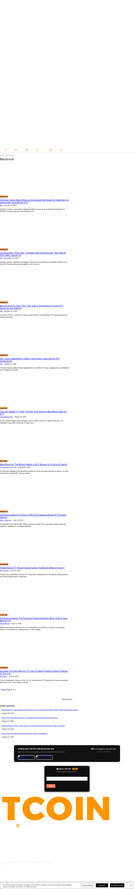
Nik (1, 205)
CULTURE (3, 408)
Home (2, 155)
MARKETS (4, 197)
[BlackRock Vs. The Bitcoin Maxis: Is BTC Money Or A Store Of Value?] (34, 444)
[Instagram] (133, 57)
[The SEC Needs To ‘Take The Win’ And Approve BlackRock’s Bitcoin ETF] (34, 391)
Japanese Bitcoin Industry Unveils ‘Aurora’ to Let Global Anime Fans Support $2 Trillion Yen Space (33, 726)
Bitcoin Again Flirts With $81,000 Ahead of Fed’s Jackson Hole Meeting (25, 733)
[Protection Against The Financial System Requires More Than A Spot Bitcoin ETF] (34, 598)
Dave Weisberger (6, 417)
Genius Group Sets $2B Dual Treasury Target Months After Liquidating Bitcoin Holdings (29, 718)
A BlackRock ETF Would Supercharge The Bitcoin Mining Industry (32, 568)
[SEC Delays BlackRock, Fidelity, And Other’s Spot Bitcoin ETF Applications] (34, 339)
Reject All (102, 885)
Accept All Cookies (117, 885)
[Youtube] (125, 57)
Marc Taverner (5, 520)
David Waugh (5, 624)
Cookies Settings (87, 885)
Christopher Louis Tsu (8, 467)
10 (4, 690)
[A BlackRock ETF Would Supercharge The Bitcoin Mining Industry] (34, 548)
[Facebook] (119, 57)
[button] (131, 150)
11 (6, 690)
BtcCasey (3, 676)
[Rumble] (127, 57)
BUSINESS (4, 564)
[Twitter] (122, 57)
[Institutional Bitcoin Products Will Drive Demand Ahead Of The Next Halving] (34, 495)
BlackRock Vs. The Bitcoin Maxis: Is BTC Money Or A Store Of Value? (33, 464)
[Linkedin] (130, 57)
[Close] (131, 885)
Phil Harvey (4, 571)
